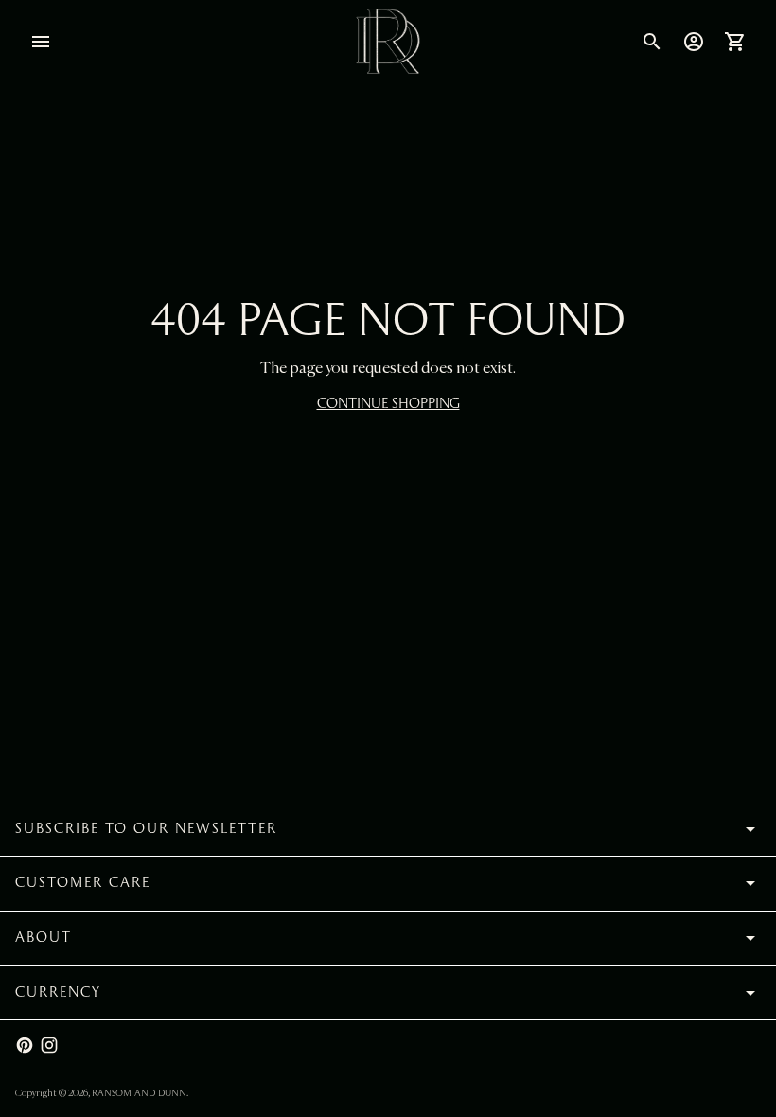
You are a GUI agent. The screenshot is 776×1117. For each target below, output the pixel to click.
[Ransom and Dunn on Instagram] (49, 1045)
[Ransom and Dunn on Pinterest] (24, 1045)
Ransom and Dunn (139, 1093)
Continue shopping (388, 403)
